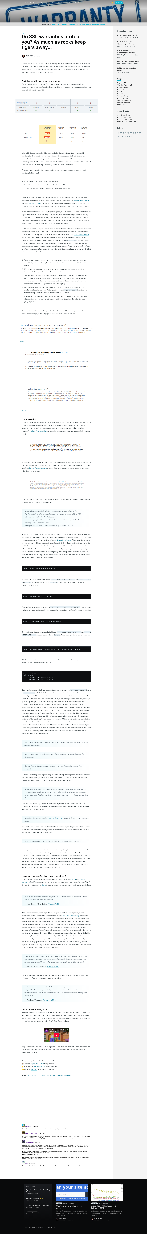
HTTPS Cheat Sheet (124, 119)
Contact (53, 2)
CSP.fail (120, 94)
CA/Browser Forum (35, 203)
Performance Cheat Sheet (127, 122)
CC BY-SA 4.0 (32, 1227)
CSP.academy (122, 96)
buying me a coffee (37, 1063)
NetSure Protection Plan (38, 431)
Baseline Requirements (81, 200)
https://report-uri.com (81, 234)
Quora (44, 885)
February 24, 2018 (53, 966)
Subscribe (119, 2)
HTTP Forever (122, 98)
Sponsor (61, 2)
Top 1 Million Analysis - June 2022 (37, 1205)
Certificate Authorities (63, 1075)
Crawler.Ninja (122, 87)
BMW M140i (121, 105)
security (73, 879)
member (34, 1069)
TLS (35, 1075)
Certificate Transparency (70, 915)
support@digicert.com (55, 818)
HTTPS (23, 33)
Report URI (121, 83)
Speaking (32, 2)
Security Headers (124, 100)
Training (40, 2)
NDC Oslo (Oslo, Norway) (127, 35)
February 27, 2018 (54, 904)
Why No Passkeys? (124, 85)
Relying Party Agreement (38, 468)
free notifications (40, 1066)
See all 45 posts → (32, 1213)
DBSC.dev (121, 89)
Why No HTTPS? (123, 102)
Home (26, 2)
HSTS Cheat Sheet (124, 117)
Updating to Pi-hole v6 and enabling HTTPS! (38, 1191)
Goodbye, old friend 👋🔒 (34, 1198)
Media (47, 2)
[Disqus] (56, 1101)
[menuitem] (26, 3)
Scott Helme (30, 55)
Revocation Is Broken (64, 540)
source (21, 341)
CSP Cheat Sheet (123, 115)
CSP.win (120, 91)
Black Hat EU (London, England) (129, 61)
